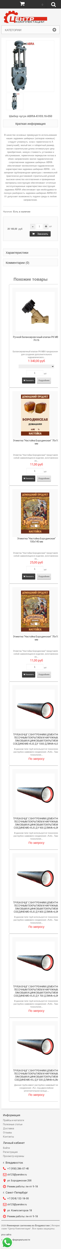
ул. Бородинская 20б (19, 1180)
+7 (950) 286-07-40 (18, 1168)
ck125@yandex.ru (17, 1174)
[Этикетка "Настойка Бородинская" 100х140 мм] (35, 513)
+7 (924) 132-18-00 (18, 1198)
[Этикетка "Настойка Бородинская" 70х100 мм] (35, 415)
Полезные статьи (12, 1124)
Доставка (8, 1128)
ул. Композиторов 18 (19, 1210)
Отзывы (7, 1132)
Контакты (8, 1136)
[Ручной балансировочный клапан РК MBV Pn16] (35, 312)
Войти (6, 1148)
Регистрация (10, 1152)
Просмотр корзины (13, 1156)
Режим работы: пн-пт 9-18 (22, 1186)
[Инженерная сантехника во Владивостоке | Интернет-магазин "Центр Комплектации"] (26, 17)
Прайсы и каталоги (13, 1120)
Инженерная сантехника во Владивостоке (28, 1225)
